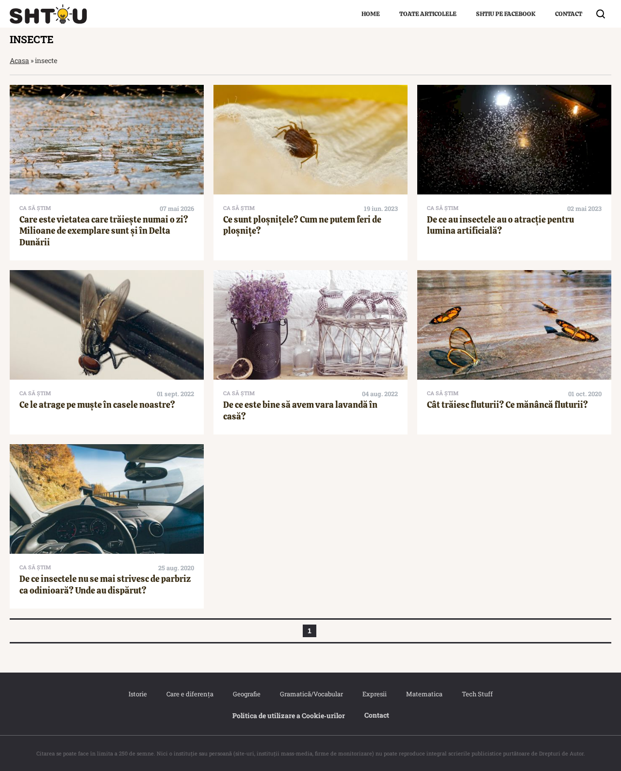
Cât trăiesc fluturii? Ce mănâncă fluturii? (507, 404)
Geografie (247, 694)
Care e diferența (189, 694)
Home (370, 14)
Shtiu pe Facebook (506, 14)
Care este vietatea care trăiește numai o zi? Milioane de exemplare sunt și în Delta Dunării (103, 231)
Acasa (19, 60)
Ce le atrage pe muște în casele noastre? (97, 404)
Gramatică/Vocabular (311, 694)
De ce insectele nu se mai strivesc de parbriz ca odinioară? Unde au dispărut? (105, 584)
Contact (568, 14)
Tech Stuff (477, 694)
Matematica (424, 694)
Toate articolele (428, 14)
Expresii (374, 694)
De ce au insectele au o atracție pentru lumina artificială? (500, 225)
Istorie (138, 694)
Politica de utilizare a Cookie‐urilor (288, 715)
